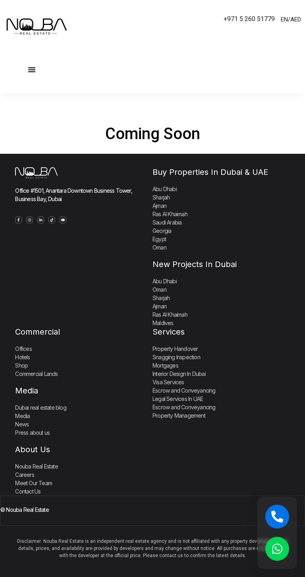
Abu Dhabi (164, 189)
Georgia (161, 230)
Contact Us (28, 491)
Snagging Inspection (176, 357)
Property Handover (175, 348)
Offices (23, 348)
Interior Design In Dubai (179, 373)
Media (26, 390)
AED (295, 19)
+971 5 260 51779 (249, 19)
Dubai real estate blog (40, 407)
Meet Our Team (33, 483)
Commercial (37, 332)
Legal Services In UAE (177, 398)
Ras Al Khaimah (169, 214)
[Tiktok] (51, 220)
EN (284, 19)
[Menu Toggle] (32, 70)
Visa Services (168, 382)
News (22, 424)
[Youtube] (63, 220)
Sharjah (161, 197)
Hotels (22, 357)
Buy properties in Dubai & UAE (210, 172)
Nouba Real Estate (36, 466)
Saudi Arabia (166, 222)
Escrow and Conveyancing (184, 390)
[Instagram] (29, 220)
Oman (159, 247)
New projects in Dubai (194, 264)
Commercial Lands (36, 373)
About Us (32, 449)
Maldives (163, 322)
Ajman (159, 205)
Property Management (178, 415)
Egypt (159, 239)
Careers (24, 474)
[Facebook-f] (18, 220)
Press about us (32, 432)
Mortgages (165, 365)
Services (168, 332)
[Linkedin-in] (40, 220)
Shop (21, 365)
